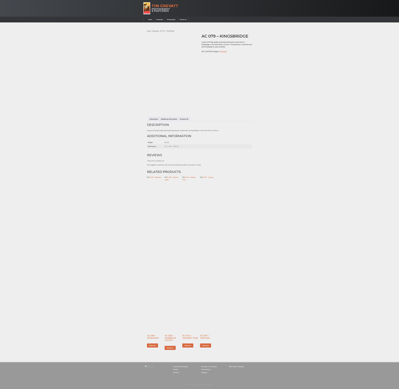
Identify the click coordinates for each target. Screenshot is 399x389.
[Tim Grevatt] (161, 8)
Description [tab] (154, 119)
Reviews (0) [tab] (184, 119)
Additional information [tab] (169, 119)
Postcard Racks (206, 369)
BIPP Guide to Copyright (236, 367)
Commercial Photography (180, 367)
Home (150, 19)
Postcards (159, 19)
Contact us (183, 19)
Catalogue (204, 372)
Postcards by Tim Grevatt (209, 367)
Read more (152, 345)
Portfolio (175, 369)
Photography (171, 19)
